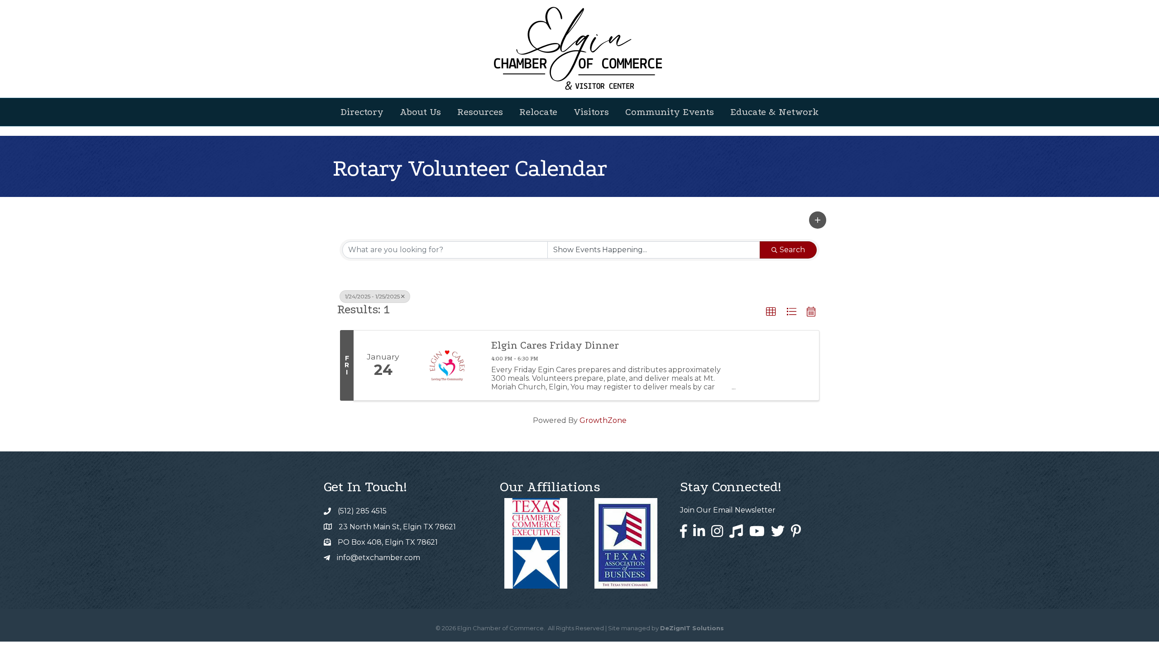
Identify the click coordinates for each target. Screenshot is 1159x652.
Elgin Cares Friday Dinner (555, 345)
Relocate (538, 111)
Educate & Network (774, 111)
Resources (480, 111)
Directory (361, 111)
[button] (817, 220)
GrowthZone (603, 420)
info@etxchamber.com (378, 557)
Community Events (669, 111)
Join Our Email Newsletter (728, 510)
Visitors (591, 111)
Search (792, 249)
